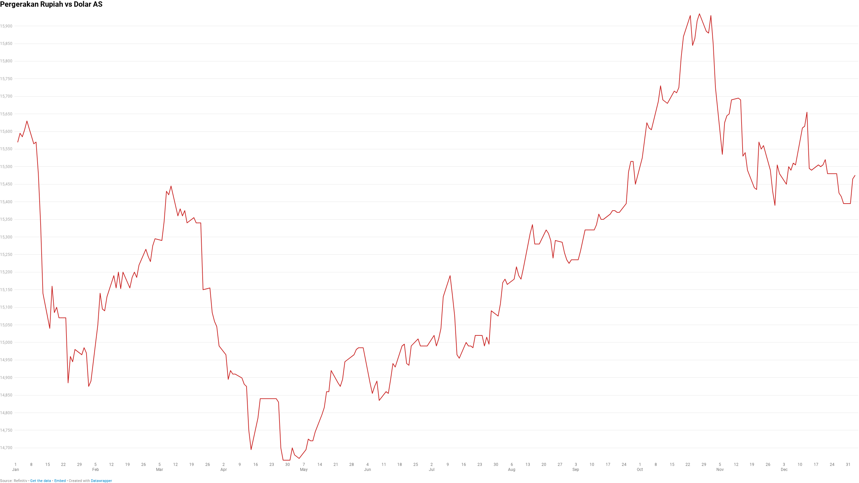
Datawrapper (101, 481)
